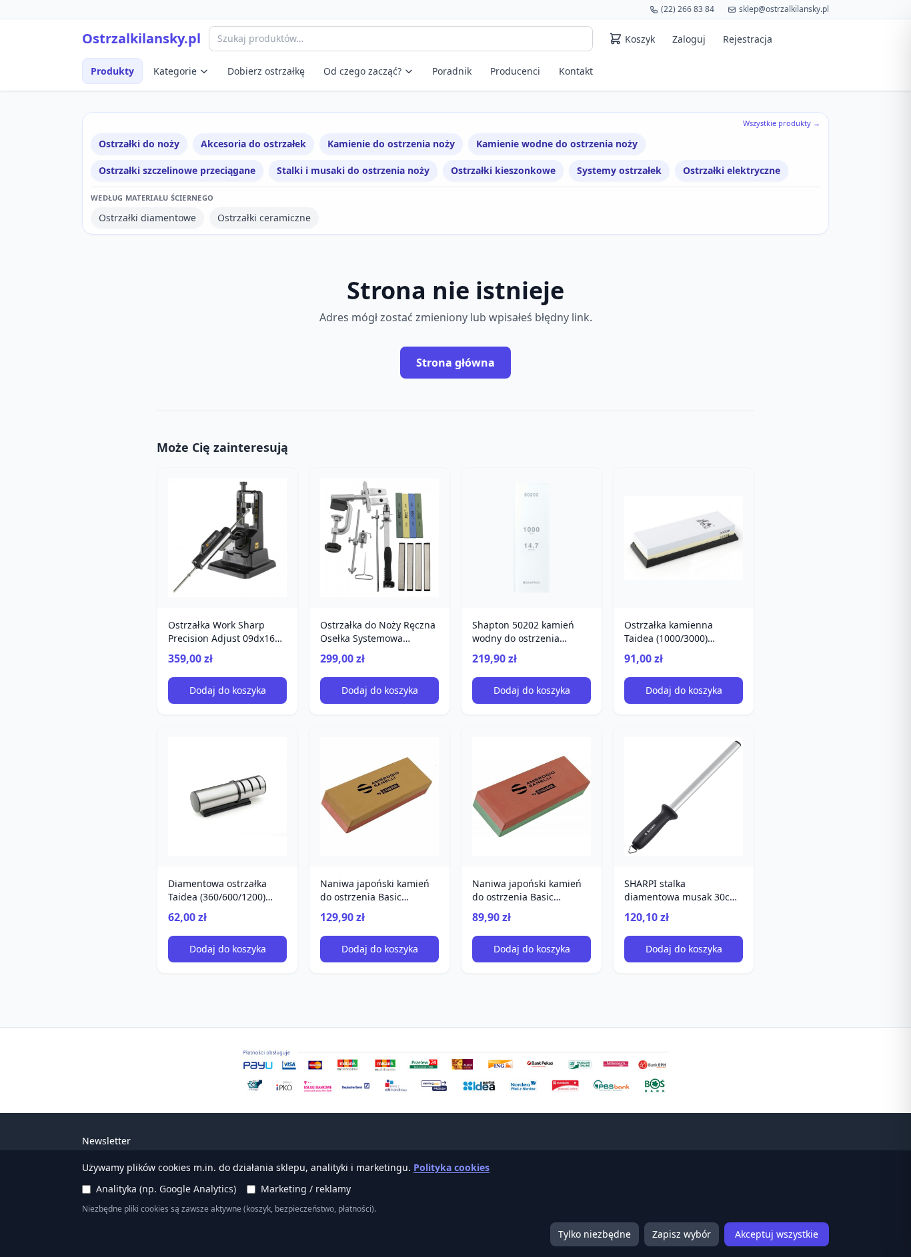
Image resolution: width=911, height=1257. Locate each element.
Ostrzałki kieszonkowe (503, 170)
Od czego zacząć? (362, 71)
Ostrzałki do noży (139, 143)
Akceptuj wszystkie (776, 1234)
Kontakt (576, 71)
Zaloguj (689, 39)
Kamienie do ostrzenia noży (391, 143)
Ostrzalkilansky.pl (141, 39)
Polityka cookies (451, 1167)
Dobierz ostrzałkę (266, 71)
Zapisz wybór (681, 1234)
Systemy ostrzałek (619, 170)
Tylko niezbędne (594, 1234)
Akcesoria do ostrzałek (253, 143)
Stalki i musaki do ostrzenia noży (353, 170)
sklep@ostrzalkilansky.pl (784, 9)
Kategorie (175, 71)
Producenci (515, 71)
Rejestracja (747, 39)
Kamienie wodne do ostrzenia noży (557, 143)
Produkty (112, 71)
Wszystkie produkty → (781, 123)
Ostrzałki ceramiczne (264, 217)
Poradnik (452, 71)
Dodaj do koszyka (227, 690)
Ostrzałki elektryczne (731, 170)
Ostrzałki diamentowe (147, 217)
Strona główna (455, 362)
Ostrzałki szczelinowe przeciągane (177, 170)
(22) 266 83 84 (687, 9)
